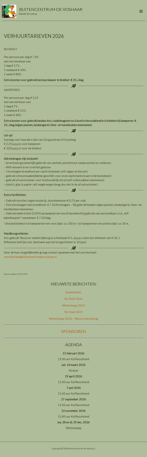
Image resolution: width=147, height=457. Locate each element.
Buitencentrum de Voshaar (50, 9)
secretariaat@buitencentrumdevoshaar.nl (30, 256)
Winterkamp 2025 (73, 305)
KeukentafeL (73, 292)
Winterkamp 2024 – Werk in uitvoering (73, 318)
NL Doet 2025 (73, 312)
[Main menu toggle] (141, 11)
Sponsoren (73, 331)
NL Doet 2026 (73, 298)
